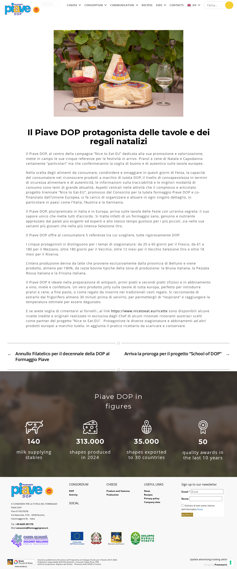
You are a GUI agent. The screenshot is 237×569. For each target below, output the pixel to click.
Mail (29, 527)
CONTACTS (177, 5)
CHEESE (72, 5)
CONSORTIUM (93, 5)
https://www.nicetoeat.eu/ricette (139, 311)
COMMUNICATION (122, 5)
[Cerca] (229, 5)
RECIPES (147, 5)
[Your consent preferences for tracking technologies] (230, 562)
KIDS (159, 5)
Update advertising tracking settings (210, 559)
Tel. (22, 524)
